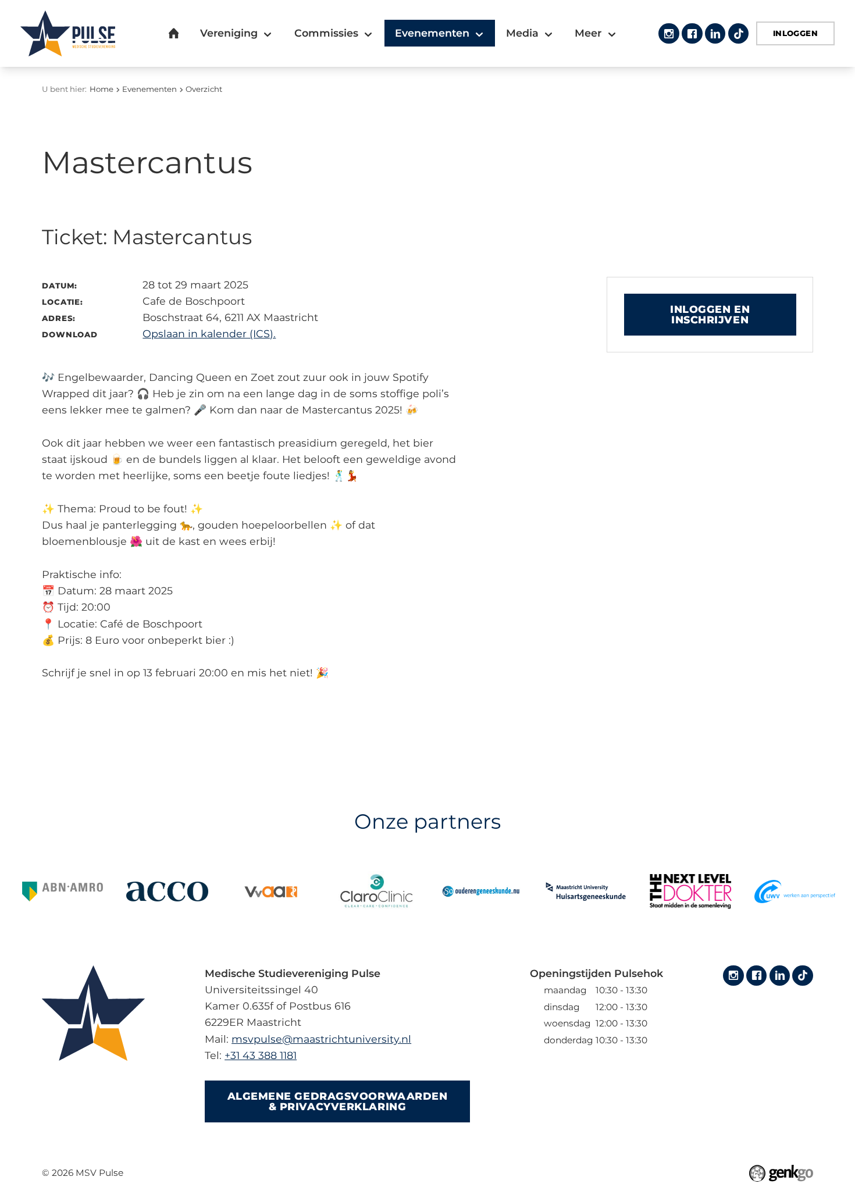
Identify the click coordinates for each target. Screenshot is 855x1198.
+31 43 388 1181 (261, 1055)
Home (101, 89)
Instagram (668, 33)
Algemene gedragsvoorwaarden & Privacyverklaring (337, 1101)
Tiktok (738, 33)
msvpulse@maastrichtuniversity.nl (321, 1039)
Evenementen (149, 89)
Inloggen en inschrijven (710, 314)
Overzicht (204, 89)
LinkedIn (715, 33)
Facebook (692, 33)
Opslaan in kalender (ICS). (209, 333)
